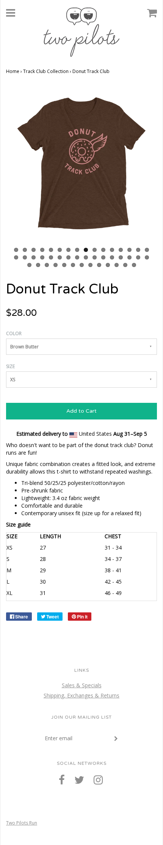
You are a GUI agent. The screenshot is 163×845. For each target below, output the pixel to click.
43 (116, 265)
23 (68, 257)
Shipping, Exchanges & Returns (81, 695)
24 (77, 257)
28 (112, 257)
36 (55, 265)
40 (90, 265)
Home (12, 71)
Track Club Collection (46, 71)
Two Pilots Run (21, 823)
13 (121, 250)
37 (64, 265)
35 (47, 265)
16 (147, 250)
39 (82, 265)
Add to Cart (81, 411)
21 (51, 257)
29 (121, 257)
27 (103, 257)
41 (99, 265)
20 (42, 257)
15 (138, 250)
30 (129, 257)
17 (16, 257)
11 (103, 250)
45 (134, 265)
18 (25, 257)
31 (138, 257)
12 (112, 250)
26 (94, 257)
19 (33, 257)
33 (29, 265)
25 (86, 257)
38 (73, 265)
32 (147, 257)
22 (60, 257)
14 (129, 250)
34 (38, 265)
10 (94, 250)
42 (108, 265)
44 (125, 265)
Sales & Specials (82, 685)
